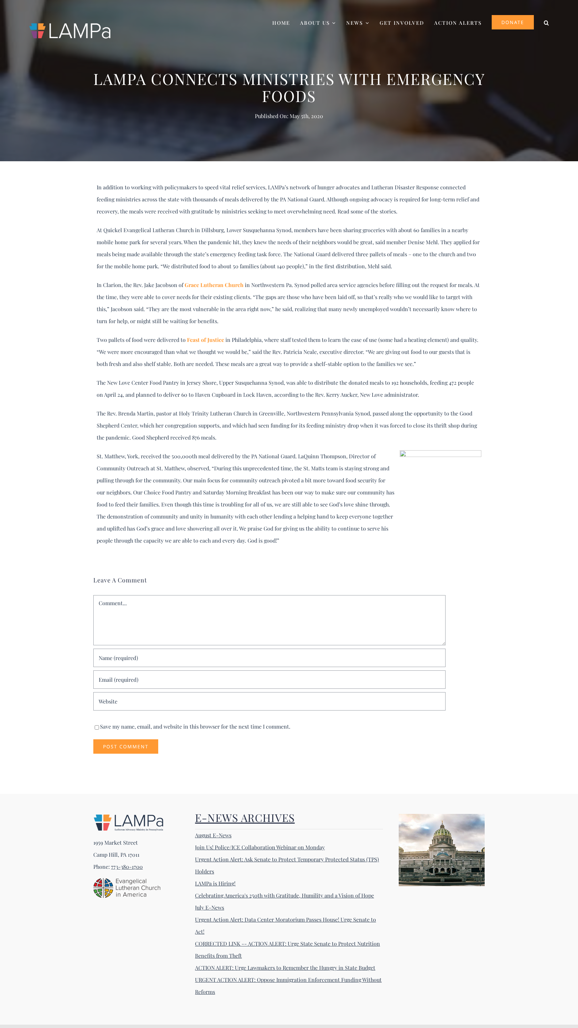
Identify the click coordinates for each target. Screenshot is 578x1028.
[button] (547, 22)
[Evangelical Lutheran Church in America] (126, 880)
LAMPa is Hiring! (215, 883)
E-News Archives (245, 817)
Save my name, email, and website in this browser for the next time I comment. (195, 726)
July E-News (209, 907)
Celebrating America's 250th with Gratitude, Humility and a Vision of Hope (284, 895)
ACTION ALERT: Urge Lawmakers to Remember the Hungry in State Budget (285, 967)
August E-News (213, 835)
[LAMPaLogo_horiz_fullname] (128, 816)
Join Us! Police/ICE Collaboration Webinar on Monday (260, 847)
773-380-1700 (127, 866)
